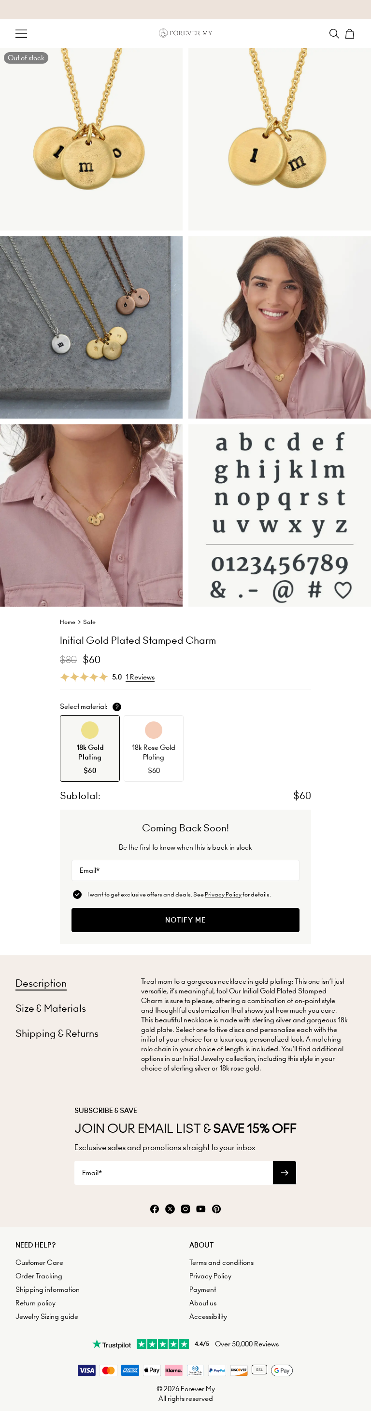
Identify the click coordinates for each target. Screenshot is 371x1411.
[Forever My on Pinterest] (216, 1209)
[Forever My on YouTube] (201, 1209)
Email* (90, 870)
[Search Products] (334, 34)
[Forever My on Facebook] (154, 1209)
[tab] (41, 983)
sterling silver (190, 1068)
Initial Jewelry (203, 1058)
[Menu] (21, 34)
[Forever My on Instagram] (185, 1209)
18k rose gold (239, 1068)
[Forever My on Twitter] (170, 1209)
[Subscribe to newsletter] (284, 1173)
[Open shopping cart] (350, 34)
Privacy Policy (223, 894)
